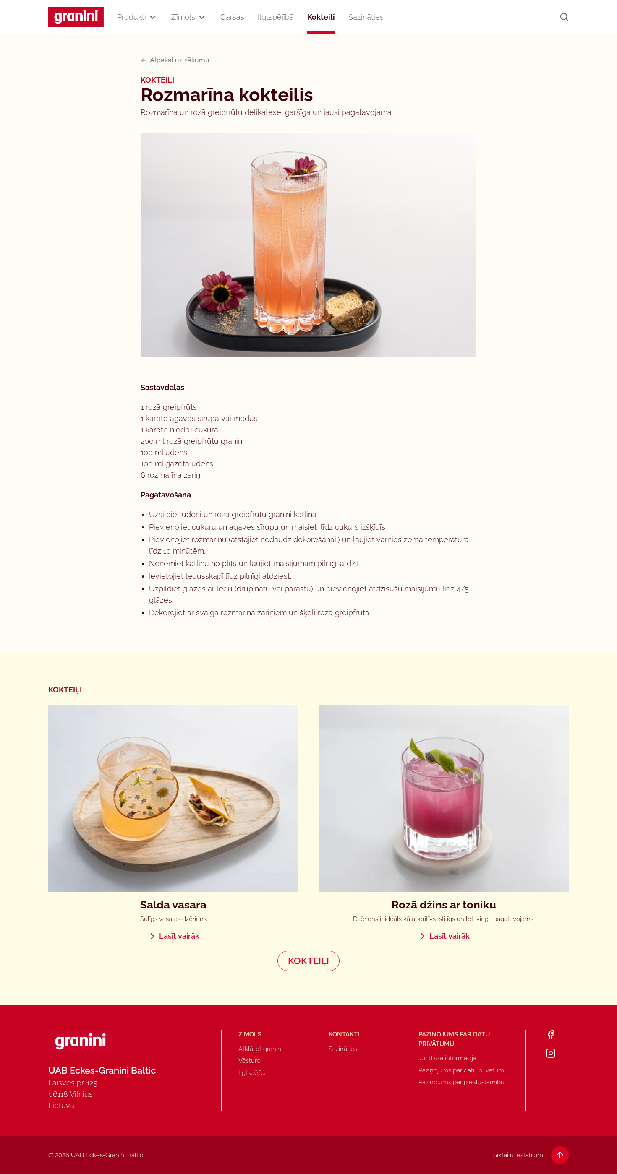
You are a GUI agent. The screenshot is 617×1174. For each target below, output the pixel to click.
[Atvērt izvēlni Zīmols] (202, 17)
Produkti (131, 17)
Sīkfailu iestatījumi (518, 1155)
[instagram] (551, 1053)
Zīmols (183, 17)
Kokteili (321, 17)
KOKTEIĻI (308, 960)
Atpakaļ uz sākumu (179, 60)
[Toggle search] (564, 16)
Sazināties (366, 17)
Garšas (232, 17)
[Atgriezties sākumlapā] (76, 17)
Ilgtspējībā (276, 17)
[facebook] (551, 1035)
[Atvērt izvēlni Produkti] (153, 17)
